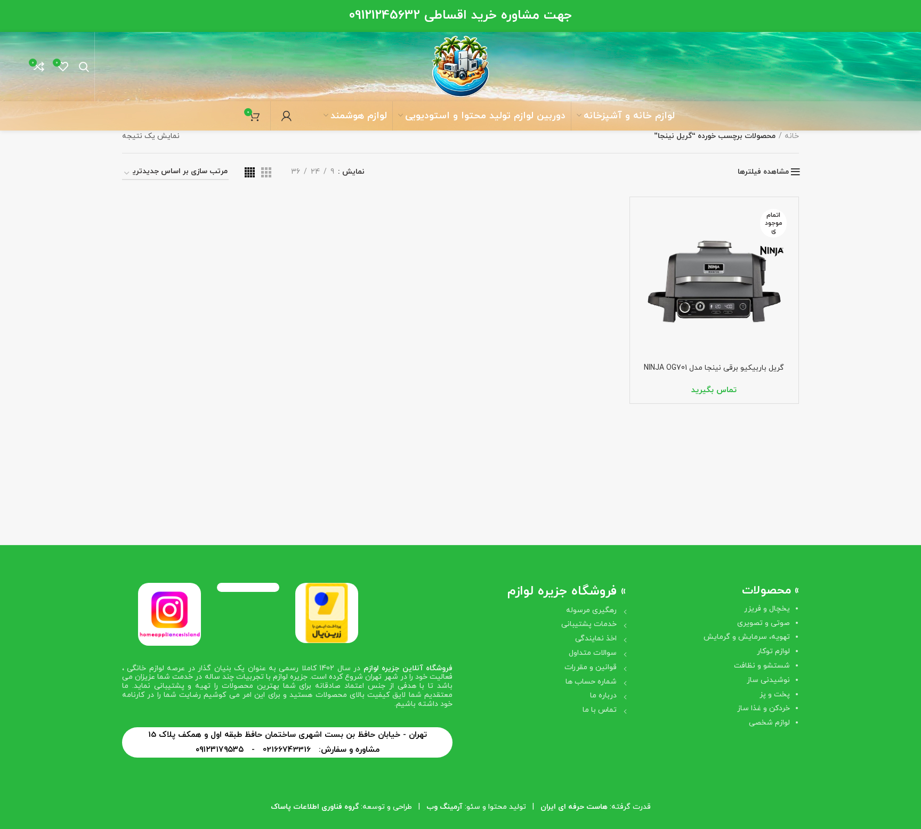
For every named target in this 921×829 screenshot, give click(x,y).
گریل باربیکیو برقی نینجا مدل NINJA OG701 (714, 368)
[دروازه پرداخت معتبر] (326, 612)
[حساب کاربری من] (286, 116)
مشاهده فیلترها (763, 172)
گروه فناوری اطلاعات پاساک (315, 807)
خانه (792, 136)
